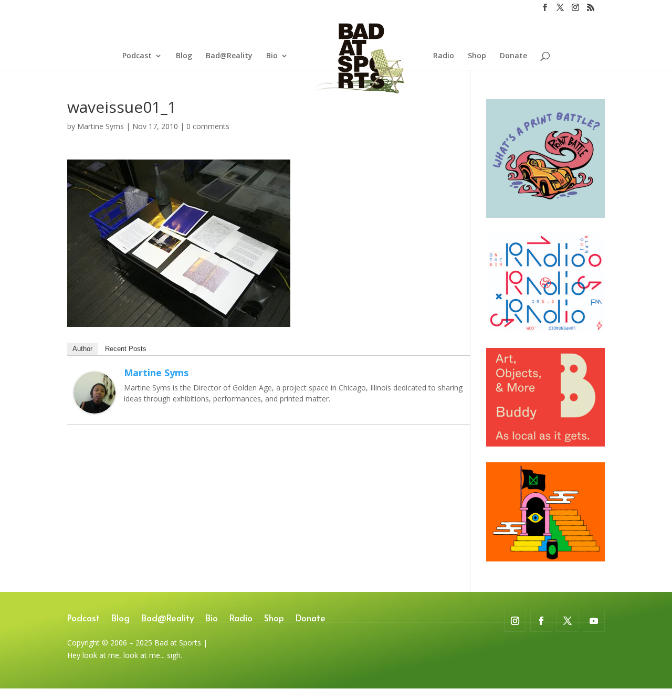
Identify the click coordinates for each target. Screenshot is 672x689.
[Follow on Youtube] (594, 621)
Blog (184, 56)
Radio (443, 56)
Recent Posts (125, 349)
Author (82, 349)
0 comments (207, 126)
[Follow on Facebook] (541, 621)
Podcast (137, 56)
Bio (272, 56)
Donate (513, 56)
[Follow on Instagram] (515, 621)
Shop (477, 56)
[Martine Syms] (95, 407)
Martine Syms (100, 126)
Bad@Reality (229, 56)
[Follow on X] (567, 621)
